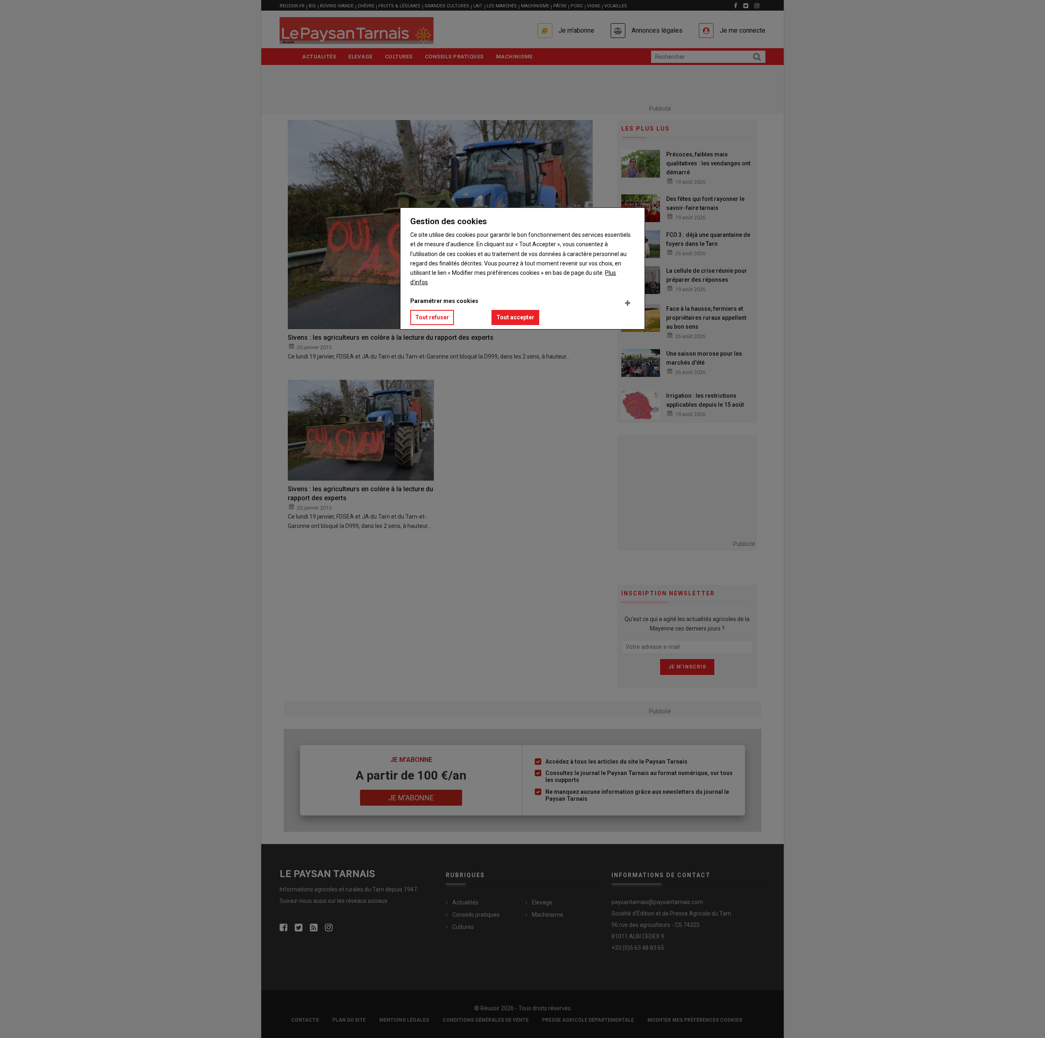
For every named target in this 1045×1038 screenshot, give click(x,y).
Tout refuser (432, 317)
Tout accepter (515, 317)
